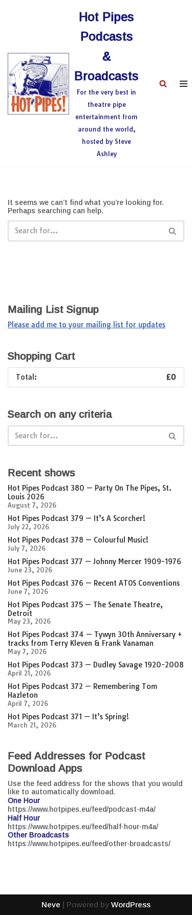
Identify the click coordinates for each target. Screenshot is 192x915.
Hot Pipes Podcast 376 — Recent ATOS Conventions (94, 583)
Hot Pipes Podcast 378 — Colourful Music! (78, 540)
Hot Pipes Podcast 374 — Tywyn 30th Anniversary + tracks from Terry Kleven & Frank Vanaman (95, 639)
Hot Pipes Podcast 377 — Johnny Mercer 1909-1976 (94, 561)
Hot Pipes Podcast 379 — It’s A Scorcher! (76, 518)
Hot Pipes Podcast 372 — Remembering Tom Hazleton (82, 691)
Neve (50, 904)
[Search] (163, 83)
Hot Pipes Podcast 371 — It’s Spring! (68, 716)
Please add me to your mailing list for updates (86, 324)
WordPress (131, 904)
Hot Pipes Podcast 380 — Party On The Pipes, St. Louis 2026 (90, 492)
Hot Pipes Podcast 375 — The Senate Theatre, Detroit (85, 609)
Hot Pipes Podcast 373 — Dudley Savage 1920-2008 (96, 664)
